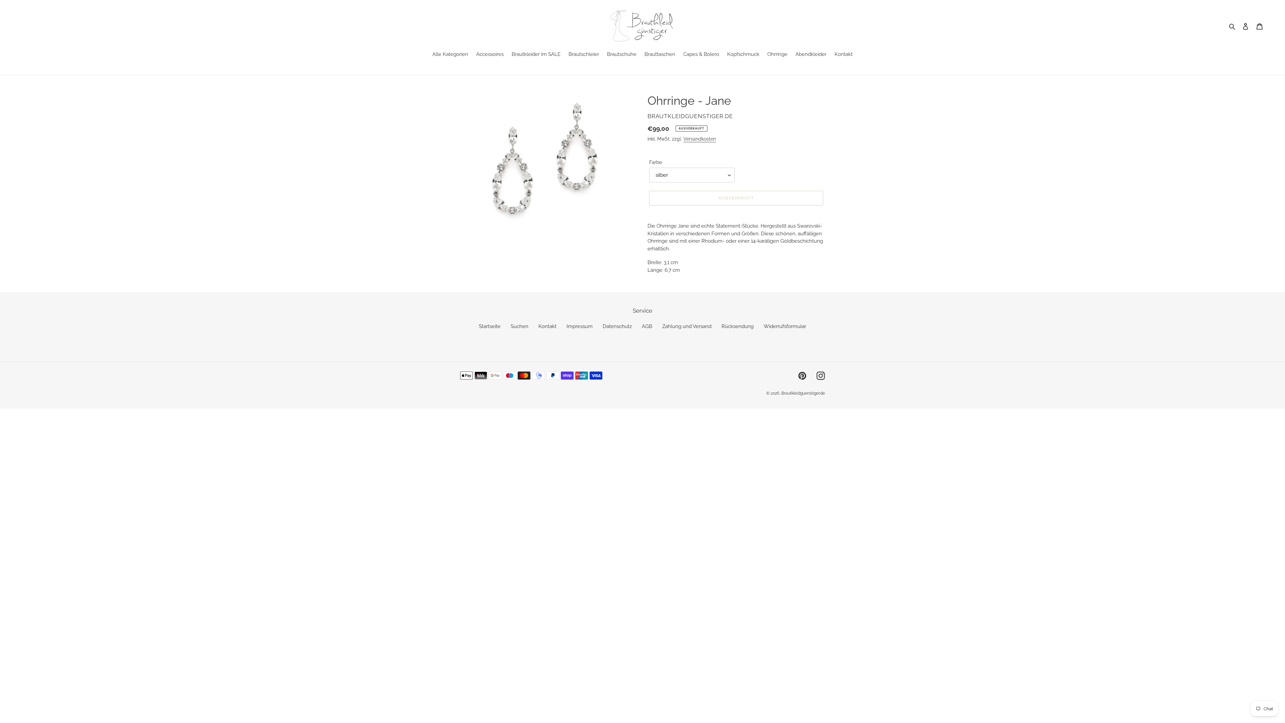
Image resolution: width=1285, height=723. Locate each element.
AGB (647, 326)
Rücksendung (737, 326)
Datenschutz (617, 326)
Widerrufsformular (785, 326)
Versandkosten (699, 139)
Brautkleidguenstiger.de (803, 393)
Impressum (580, 326)
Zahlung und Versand (686, 326)
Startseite (490, 326)
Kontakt (547, 326)
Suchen (519, 326)
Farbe (655, 162)
